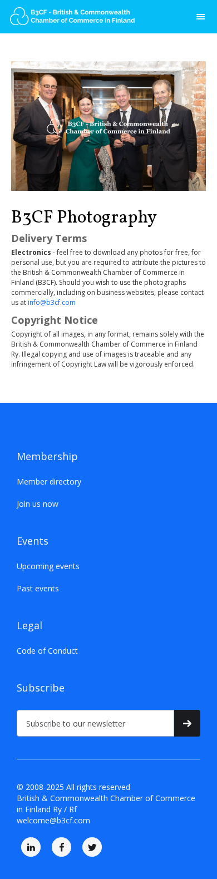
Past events (38, 588)
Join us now (37, 503)
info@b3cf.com (52, 302)
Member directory (49, 481)
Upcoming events (48, 566)
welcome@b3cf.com (53, 820)
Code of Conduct (47, 650)
